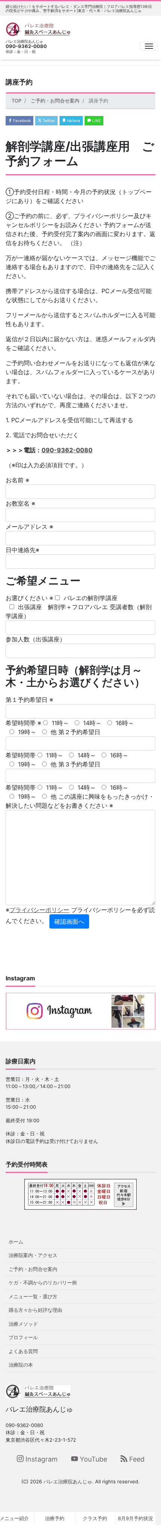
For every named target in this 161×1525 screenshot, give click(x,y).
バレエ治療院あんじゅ (67, 1481)
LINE (96, 120)
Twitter (48, 120)
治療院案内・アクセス (33, 1255)
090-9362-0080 (67, 450)
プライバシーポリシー (39, 910)
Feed (136, 1459)
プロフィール (23, 1337)
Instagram (41, 1459)
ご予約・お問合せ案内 (33, 1269)
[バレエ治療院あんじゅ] (38, 28)
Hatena (73, 120)
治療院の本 (21, 1365)
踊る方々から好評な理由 (35, 1310)
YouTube (92, 1459)
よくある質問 (23, 1351)
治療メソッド (23, 1324)
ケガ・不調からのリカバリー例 (43, 1283)
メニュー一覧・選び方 (33, 1296)
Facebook (21, 120)
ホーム (16, 1242)
